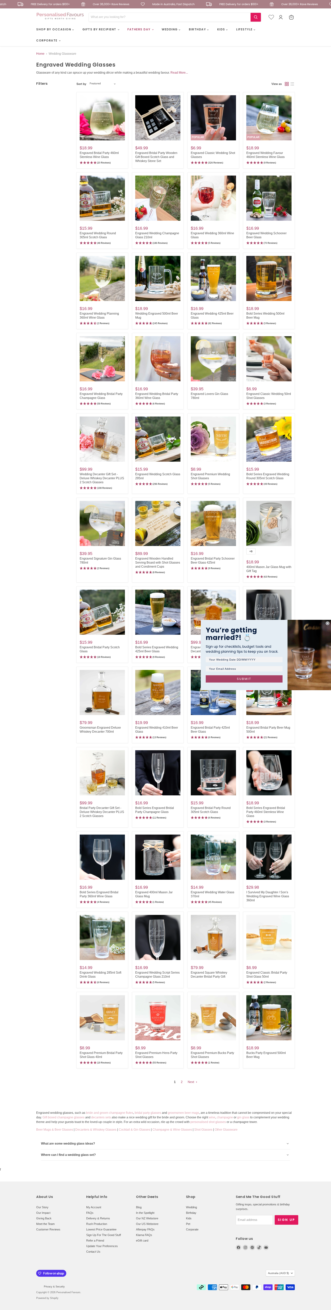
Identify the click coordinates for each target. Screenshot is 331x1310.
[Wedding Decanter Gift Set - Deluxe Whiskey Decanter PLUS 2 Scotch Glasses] (102, 439)
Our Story (42, 1207)
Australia (278, 1273)
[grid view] (286, 84)
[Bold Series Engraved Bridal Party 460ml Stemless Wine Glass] (269, 772)
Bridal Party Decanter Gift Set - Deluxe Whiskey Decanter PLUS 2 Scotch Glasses (102, 812)
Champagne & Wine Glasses (172, 1129)
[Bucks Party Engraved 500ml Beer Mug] (269, 1017)
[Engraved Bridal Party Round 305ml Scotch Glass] (213, 772)
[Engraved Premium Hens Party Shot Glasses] (157, 1017)
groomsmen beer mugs (183, 1112)
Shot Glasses (203, 1129)
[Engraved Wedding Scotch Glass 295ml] (157, 439)
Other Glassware (226, 1129)
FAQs (89, 1212)
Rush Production (96, 1223)
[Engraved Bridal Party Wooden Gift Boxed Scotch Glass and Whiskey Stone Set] (157, 117)
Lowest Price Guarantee (101, 1229)
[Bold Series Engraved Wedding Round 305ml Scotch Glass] (269, 439)
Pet (188, 1223)
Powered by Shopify (47, 1298)
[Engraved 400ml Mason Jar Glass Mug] (157, 857)
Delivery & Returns (98, 1218)
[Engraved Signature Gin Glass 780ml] (102, 523)
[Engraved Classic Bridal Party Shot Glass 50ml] (269, 937)
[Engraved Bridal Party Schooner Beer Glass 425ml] (213, 523)
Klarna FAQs (144, 1235)
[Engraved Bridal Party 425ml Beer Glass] (213, 692)
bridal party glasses (148, 1112)
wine (212, 1117)
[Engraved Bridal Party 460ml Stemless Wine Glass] (102, 117)
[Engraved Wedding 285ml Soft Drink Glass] (102, 937)
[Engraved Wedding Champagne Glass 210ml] (157, 198)
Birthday (191, 1212)
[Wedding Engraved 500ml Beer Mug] (157, 278)
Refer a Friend (95, 1240)
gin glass (243, 1117)
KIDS (221, 29)
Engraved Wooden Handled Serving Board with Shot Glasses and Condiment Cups (157, 562)
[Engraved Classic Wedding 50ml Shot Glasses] (269, 358)
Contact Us (93, 1251)
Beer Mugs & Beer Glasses (54, 1129)
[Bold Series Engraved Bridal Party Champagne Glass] (157, 772)
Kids (189, 1218)
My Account (93, 1207)
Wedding (191, 1207)
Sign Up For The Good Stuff (103, 1235)
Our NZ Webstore (147, 1218)
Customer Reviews (48, 1229)
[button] (102, 162)
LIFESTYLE (245, 29)
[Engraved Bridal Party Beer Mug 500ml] (269, 692)
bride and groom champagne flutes (109, 1112)
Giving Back (44, 1218)
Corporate (192, 1229)
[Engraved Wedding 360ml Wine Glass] (213, 198)
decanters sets (101, 1117)
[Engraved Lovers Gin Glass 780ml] (213, 358)
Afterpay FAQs (145, 1229)
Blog (139, 1207)
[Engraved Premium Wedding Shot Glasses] (213, 439)
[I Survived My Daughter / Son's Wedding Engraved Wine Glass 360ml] (269, 857)
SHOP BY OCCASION (54, 29)
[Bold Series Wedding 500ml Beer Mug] (269, 278)
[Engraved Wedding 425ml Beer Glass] (213, 278)
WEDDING (170, 29)
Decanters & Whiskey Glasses (95, 1129)
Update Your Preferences (102, 1246)
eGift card (142, 1240)
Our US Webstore (147, 1223)
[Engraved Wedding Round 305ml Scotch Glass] (102, 198)
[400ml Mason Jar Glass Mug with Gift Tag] (269, 523)
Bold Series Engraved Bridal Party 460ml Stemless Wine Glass (265, 812)
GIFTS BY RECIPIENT (99, 29)
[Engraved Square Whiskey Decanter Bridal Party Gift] (213, 937)
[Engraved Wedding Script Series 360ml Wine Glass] (269, 612)
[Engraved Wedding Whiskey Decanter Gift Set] (213, 612)
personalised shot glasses (208, 1122)
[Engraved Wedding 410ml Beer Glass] (157, 692)
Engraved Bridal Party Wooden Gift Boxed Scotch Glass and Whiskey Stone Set (156, 157)
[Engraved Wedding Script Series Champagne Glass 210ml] (157, 937)
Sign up (286, 1219)
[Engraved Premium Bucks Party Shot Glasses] (213, 1017)
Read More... (179, 72)
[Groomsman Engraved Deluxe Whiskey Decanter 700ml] (102, 692)
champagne (225, 1117)
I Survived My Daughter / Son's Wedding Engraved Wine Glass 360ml (267, 896)
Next (191, 1082)
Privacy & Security (54, 1286)
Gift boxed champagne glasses (63, 1117)
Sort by (81, 83)
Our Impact (43, 1212)
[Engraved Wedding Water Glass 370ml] (213, 857)
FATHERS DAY (139, 29)
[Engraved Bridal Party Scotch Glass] (102, 612)
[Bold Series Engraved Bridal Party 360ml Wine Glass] (102, 857)
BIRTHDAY (198, 29)
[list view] (292, 84)
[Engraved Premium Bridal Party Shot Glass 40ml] (102, 1017)
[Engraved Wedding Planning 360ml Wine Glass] (102, 278)
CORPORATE (47, 40)
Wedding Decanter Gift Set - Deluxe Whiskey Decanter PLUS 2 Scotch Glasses (102, 478)
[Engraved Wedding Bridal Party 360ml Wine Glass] (157, 358)
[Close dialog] (327, 623)
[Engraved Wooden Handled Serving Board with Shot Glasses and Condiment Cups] (157, 523)
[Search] (256, 17)
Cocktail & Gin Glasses (134, 1129)
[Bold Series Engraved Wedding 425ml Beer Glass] (157, 612)
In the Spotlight (145, 1212)
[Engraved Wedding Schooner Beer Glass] (269, 198)
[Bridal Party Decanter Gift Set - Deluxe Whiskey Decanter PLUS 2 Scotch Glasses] (102, 772)
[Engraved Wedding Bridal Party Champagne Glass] (102, 358)
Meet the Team (45, 1223)
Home (40, 53)
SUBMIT (244, 679)
